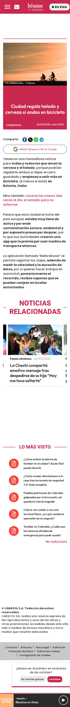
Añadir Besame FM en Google (38, 149)
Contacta (11, 647)
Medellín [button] (21, 698)
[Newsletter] (17, 7)
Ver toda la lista (56, 541)
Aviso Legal (42, 647)
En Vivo (60, 7)
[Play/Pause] (63, 700)
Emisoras (26, 647)
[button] (7, 7)
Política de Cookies (48, 651)
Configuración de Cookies (35, 655)
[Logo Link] (35, 6)
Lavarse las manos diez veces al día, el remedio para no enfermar (32, 200)
